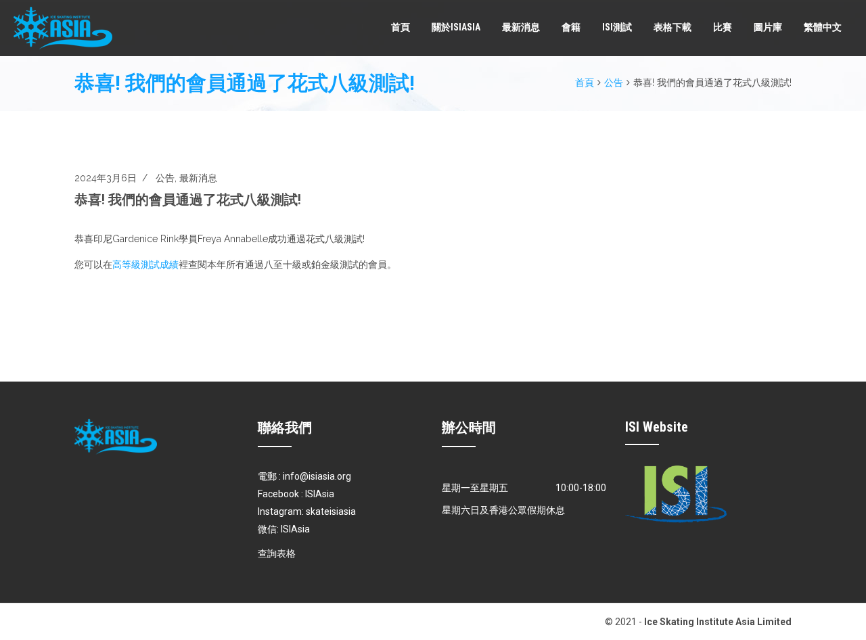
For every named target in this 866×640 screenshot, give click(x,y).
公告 (613, 82)
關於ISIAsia (456, 27)
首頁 (400, 27)
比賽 (722, 27)
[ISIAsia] (63, 28)
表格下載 (672, 27)
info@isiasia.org (317, 476)
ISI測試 (617, 27)
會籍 (571, 27)
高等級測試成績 (145, 264)
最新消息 (521, 27)
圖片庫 (768, 27)
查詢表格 (277, 553)
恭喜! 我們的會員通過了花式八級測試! (187, 199)
